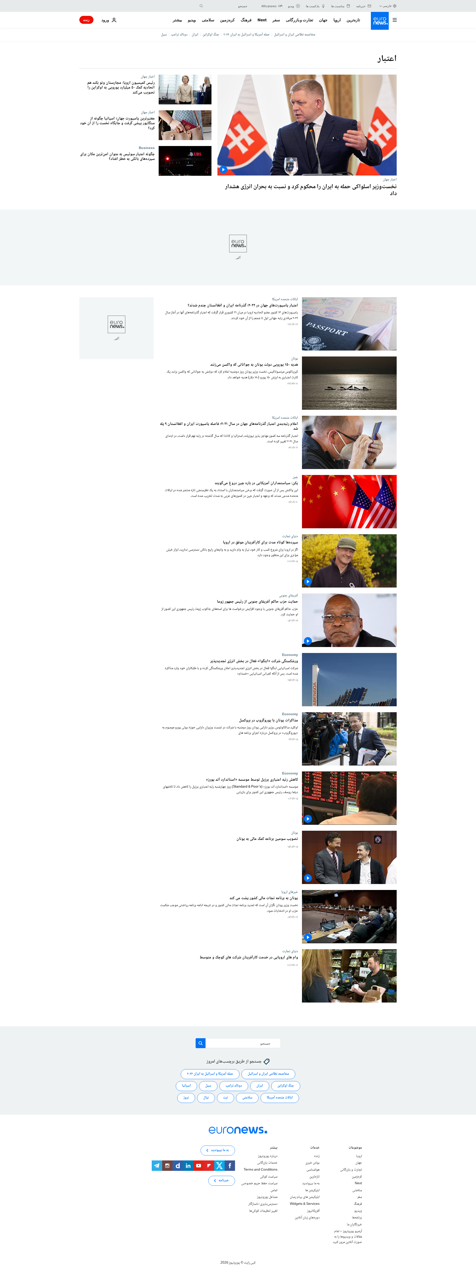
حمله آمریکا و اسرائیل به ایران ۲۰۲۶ (246, 35)
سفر (276, 19)
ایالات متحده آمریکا (280, 1098)
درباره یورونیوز (267, 1156)
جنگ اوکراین (211, 35)
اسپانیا (186, 1086)
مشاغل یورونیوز (267, 1197)
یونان (294, 358)
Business (147, 148)
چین (295, 477)
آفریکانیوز (313, 1211)
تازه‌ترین (353, 19)
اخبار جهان (390, 179)
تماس (273, 1190)
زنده (86, 20)
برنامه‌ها (357, 1218)
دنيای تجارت (290, 536)
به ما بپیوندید (311, 1184)
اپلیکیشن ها (312, 1190)
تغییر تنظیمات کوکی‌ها (263, 1211)
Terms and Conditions (260, 1170)
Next (262, 19)
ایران (195, 35)
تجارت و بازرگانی (299, 19)
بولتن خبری (312, 1163)
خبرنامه (224, 1181)
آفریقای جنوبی (288, 596)
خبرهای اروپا (289, 892)
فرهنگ (246, 19)
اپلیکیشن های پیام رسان (305, 1197)
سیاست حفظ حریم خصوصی (259, 1184)
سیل (164, 35)
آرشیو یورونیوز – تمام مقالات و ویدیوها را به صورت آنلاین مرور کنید (347, 1237)
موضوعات (355, 1148)
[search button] (201, 6)
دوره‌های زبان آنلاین (307, 1218)
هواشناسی (313, 1170)
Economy (290, 655)
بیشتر (273, 1148)
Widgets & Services (305, 1204)
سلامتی (208, 19)
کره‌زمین (227, 19)
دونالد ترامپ (179, 35)
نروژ (186, 1098)
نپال (206, 1098)
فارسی (387, 6)
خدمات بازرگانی (267, 1163)
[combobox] (226, 6)
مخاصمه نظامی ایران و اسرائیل (294, 35)
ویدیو (192, 19)
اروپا (337, 19)
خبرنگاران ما (354, 1225)
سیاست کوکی (268, 1177)
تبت (225, 1098)
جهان (323, 19)
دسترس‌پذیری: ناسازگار (262, 1204)
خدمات (315, 1148)
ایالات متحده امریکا (285, 299)
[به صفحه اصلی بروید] (380, 21)
